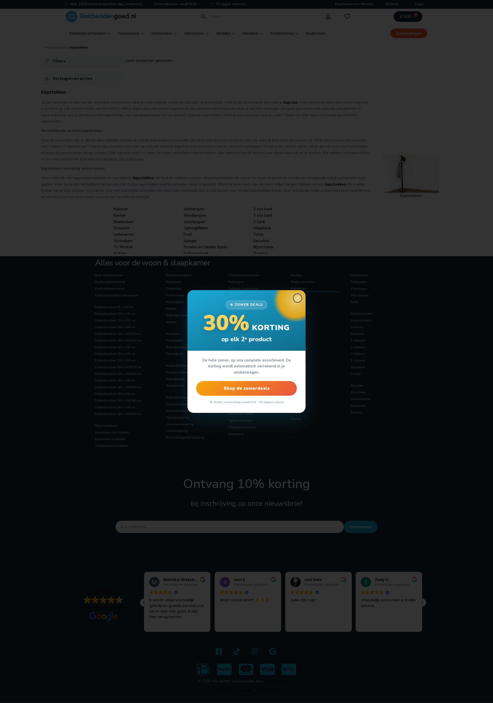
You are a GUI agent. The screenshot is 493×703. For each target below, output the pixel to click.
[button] (297, 298)
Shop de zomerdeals (247, 388)
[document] (246, 351)
